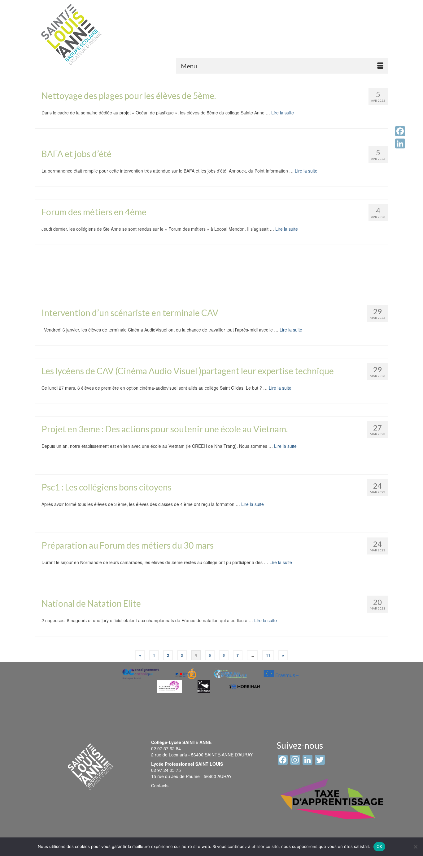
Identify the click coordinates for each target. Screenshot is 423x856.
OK (379, 846)
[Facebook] (400, 131)
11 (268, 655)
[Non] (415, 847)
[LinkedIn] (400, 143)
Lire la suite (282, 112)
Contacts (159, 785)
